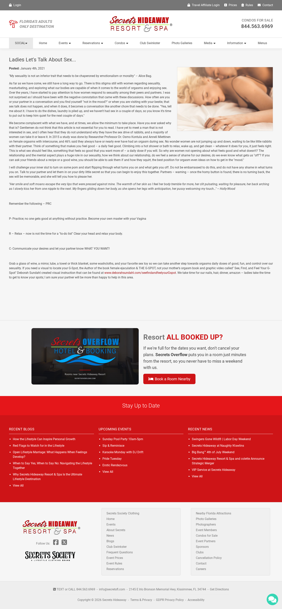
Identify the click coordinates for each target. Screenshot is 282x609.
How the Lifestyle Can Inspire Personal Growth (44, 439)
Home (43, 43)
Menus (262, 43)
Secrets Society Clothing (122, 513)
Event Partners (205, 541)
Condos (120, 43)
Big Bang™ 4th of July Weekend (213, 452)
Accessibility (196, 600)
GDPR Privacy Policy (170, 600)
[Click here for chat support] (272, 599)
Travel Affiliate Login (205, 5)
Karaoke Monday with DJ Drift (122, 452)
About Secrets (115, 530)
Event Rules (114, 563)
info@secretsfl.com (112, 589)
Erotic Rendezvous (114, 465)
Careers (201, 569)
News (110, 535)
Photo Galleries (182, 43)
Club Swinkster (150, 43)
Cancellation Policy (209, 558)
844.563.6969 (257, 26)
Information (235, 43)
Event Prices (114, 558)
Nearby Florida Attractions (213, 513)
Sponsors (202, 547)
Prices (232, 5)
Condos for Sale (257, 20)
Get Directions (219, 589)
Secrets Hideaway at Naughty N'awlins (218, 445)
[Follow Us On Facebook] (56, 543)
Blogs (110, 541)
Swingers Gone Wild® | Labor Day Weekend (221, 439)
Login (17, 5)
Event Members (206, 530)
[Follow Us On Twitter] (64, 543)
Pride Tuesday (112, 458)
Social (20, 43)
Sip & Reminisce (113, 445)
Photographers (206, 524)
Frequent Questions (119, 552)
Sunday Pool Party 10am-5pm (122, 439)
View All (18, 485)
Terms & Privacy (141, 600)
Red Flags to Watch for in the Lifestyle (38, 445)
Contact (267, 5)
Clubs (200, 552)
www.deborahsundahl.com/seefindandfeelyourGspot (140, 273)
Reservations (91, 43)
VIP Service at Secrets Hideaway (213, 470)
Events (63, 43)
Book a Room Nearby (172, 379)
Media (208, 43)
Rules (249, 5)
